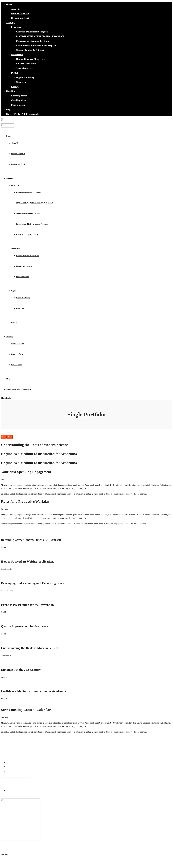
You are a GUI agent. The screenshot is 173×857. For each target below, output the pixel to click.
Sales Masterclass (24, 68)
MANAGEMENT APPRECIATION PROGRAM (40, 36)
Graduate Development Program (32, 31)
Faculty (14, 86)
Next (10, 437)
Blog (8, 109)
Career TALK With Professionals (22, 114)
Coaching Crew (18, 100)
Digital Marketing (25, 77)
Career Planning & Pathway (30, 50)
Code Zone (21, 82)
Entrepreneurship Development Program (36, 45)
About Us (15, 9)
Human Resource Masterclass (30, 59)
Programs (16, 27)
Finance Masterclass (26, 63)
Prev (4, 437)
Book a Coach (18, 105)
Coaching (10, 91)
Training (10, 22)
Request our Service (21, 18)
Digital (14, 73)
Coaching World (19, 95)
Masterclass (17, 54)
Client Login (6, 398)
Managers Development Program (32, 41)
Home (9, 4)
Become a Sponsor (20, 13)
